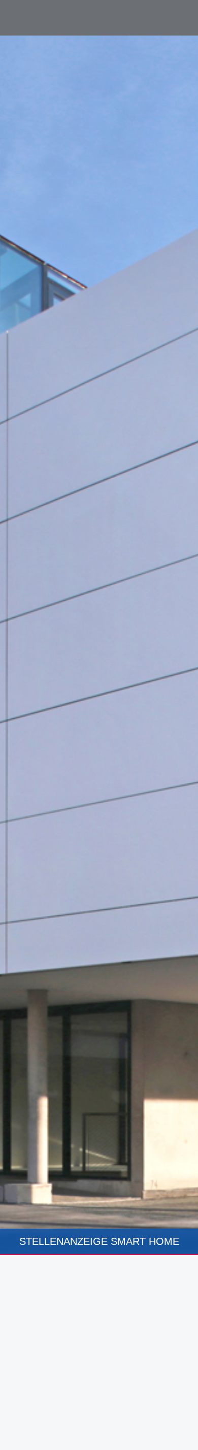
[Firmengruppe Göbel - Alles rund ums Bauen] (53, 17)
